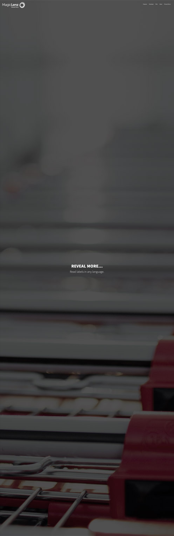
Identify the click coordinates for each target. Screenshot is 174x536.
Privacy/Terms (167, 4)
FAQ (156, 4)
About (161, 4)
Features (145, 4)
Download (151, 4)
